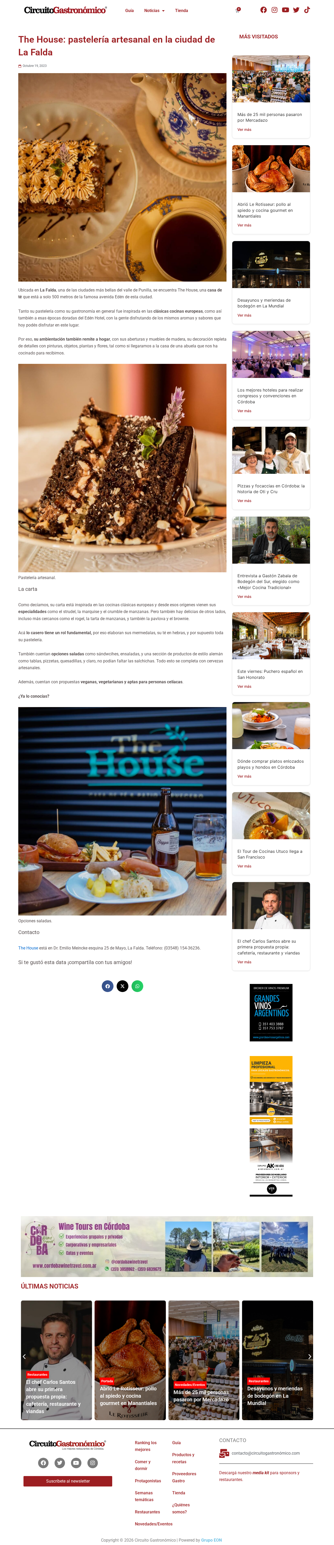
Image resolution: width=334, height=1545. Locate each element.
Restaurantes (185, 1381)
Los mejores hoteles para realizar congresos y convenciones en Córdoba (270, 395)
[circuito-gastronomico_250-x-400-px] (271, 1162)
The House (28, 948)
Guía (129, 10)
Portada (33, 1381)
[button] (108, 986)
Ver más (244, 129)
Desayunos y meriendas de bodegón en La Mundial (201, 1395)
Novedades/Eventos (116, 1385)
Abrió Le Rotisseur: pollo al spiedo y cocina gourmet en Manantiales (265, 210)
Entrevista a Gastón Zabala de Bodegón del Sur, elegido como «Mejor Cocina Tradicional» (268, 581)
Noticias (151, 10)
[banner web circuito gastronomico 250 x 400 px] (271, 1089)
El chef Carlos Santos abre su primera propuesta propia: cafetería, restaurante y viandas (268, 946)
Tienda (181, 10)
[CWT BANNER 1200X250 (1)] (167, 1246)
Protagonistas (259, 1377)
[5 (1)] (271, 1017)
